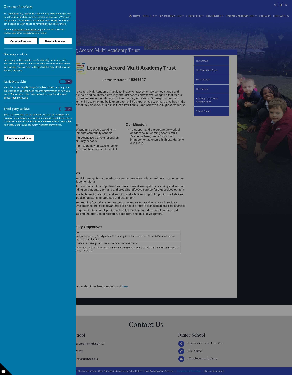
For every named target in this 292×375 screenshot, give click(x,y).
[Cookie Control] (6, 369)
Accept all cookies (20, 40)
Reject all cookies (55, 40)
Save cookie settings (19, 137)
